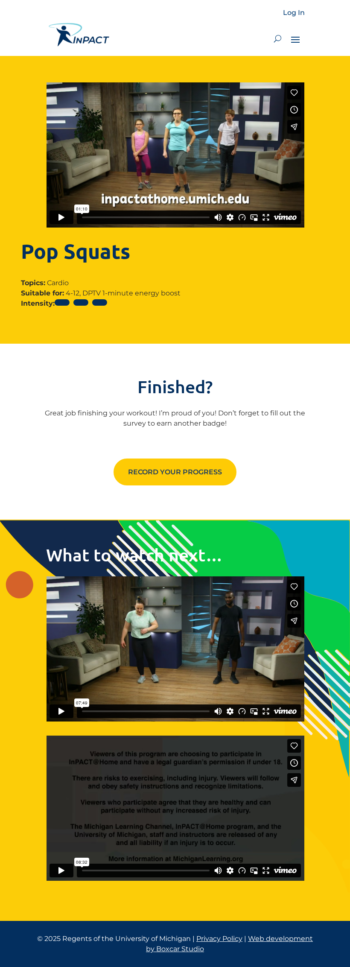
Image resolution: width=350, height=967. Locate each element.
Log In (294, 13)
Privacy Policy (219, 939)
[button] (277, 39)
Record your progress (175, 472)
